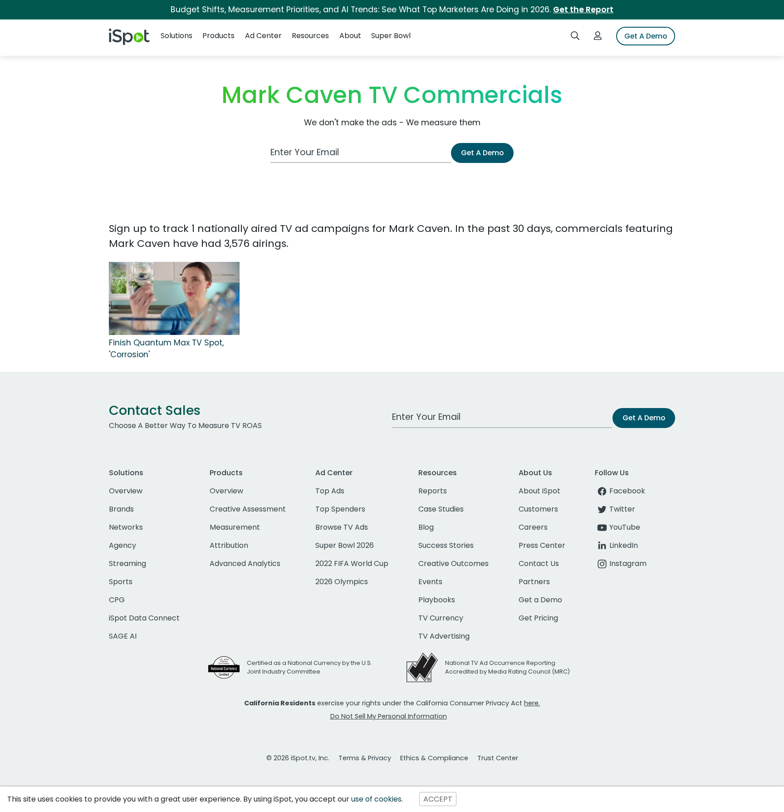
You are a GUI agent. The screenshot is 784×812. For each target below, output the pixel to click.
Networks (126, 527)
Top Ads (329, 491)
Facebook (627, 491)
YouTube (624, 527)
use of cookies (376, 799)
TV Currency (440, 618)
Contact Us (539, 563)
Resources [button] (310, 35)
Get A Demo (645, 36)
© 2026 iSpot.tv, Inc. (297, 758)
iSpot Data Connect (144, 618)
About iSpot (539, 491)
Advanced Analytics (245, 563)
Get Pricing (538, 618)
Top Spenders (340, 509)
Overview (125, 491)
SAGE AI (123, 636)
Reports (432, 491)
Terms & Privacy (364, 758)
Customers (538, 509)
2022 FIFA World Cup (351, 563)
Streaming (127, 563)
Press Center (542, 545)
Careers (533, 527)
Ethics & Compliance (434, 758)
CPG (117, 600)
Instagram (628, 563)
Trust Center (497, 758)
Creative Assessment (248, 509)
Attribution (229, 545)
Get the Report (583, 9)
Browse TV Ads (341, 527)
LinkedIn (623, 545)
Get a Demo (540, 600)
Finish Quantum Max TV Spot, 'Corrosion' (166, 348)
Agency (122, 545)
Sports (120, 581)
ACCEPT (437, 799)
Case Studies (441, 509)
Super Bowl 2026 (344, 545)
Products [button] (218, 35)
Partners (534, 581)
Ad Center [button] (263, 35)
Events (430, 581)
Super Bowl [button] (391, 35)
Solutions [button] (176, 35)
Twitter (622, 509)
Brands (121, 509)
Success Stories (446, 545)
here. (532, 703)
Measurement (235, 527)
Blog (426, 527)
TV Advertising (444, 636)
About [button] (350, 35)
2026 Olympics (341, 581)
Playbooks (436, 600)
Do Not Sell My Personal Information (388, 716)
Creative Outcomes (453, 563)
